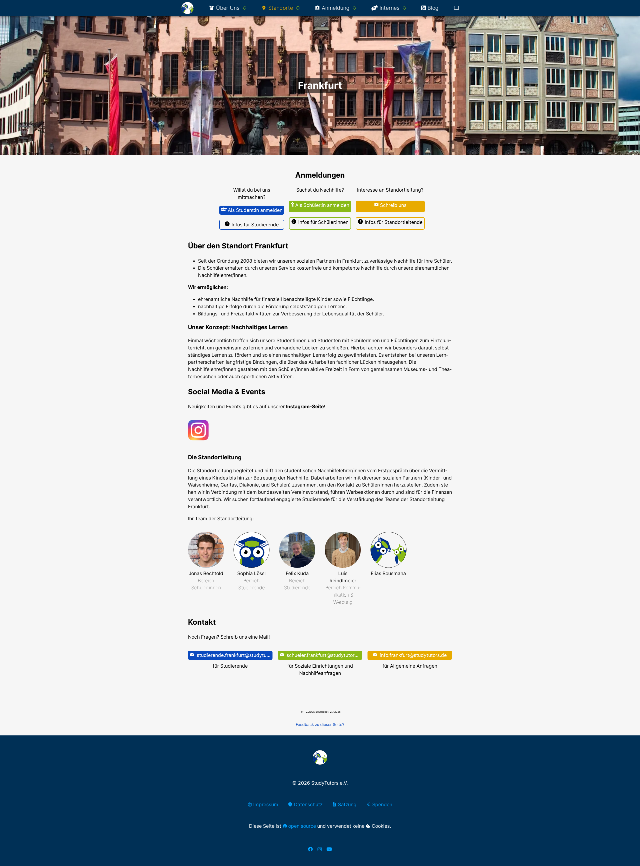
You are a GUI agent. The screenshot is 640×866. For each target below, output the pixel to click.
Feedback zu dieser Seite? (320, 724)
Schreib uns (393, 205)
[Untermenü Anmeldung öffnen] (355, 8)
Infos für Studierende (255, 225)
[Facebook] (310, 849)
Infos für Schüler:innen (323, 222)
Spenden (381, 804)
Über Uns (228, 8)
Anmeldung (336, 8)
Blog (433, 8)
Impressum (265, 804)
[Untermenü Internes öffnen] (405, 8)
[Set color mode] (456, 8)
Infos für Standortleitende (393, 222)
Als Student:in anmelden (255, 210)
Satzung (346, 804)
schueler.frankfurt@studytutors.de (323, 655)
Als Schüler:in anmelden (322, 205)
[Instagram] (320, 849)
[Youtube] (329, 849)
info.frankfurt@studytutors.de (412, 655)
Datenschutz (307, 804)
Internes (390, 8)
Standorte (280, 8)
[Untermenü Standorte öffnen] (298, 8)
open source (302, 826)
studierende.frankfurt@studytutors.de (234, 655)
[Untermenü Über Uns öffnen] (245, 8)
